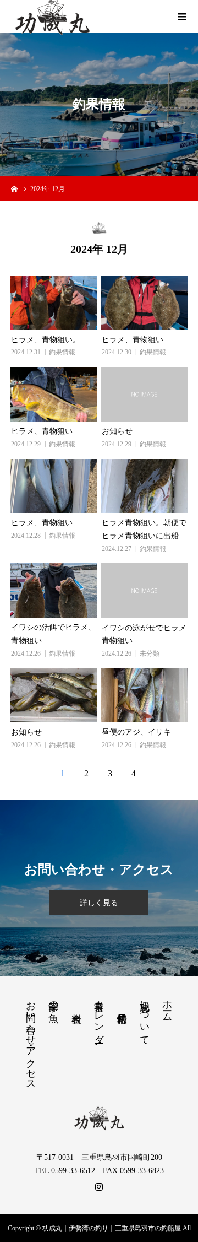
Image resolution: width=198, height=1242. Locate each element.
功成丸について (144, 1017)
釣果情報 (62, 352)
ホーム (167, 1005)
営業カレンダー (99, 1016)
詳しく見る (99, 903)
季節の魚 (53, 1000)
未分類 (150, 653)
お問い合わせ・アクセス (30, 1040)
